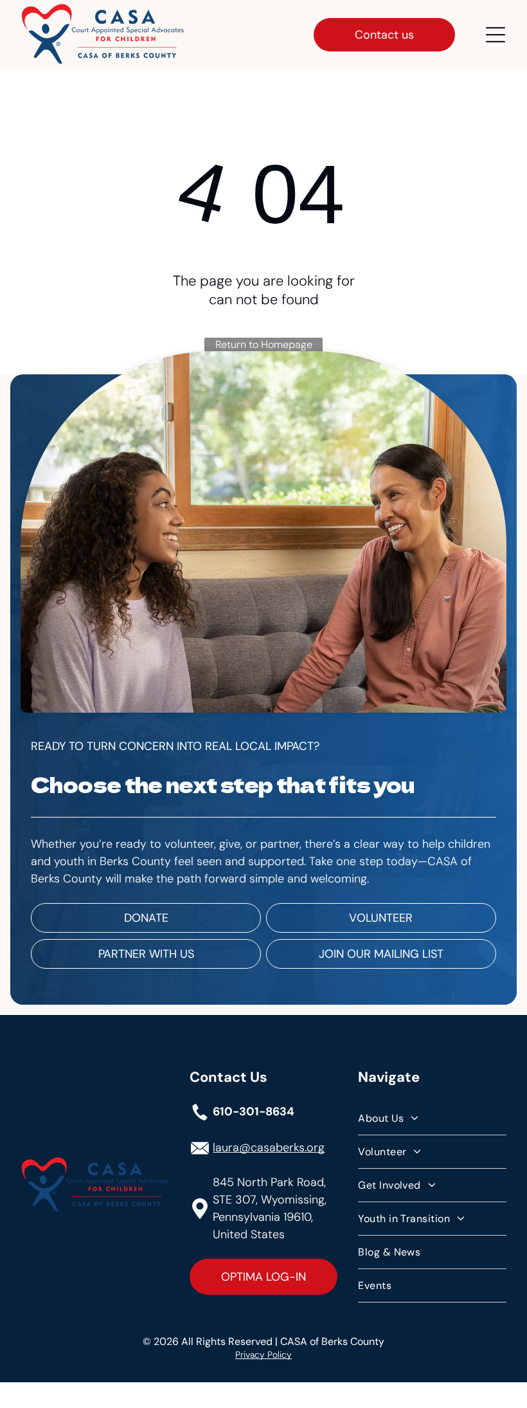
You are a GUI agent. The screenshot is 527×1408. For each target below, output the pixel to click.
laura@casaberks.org (269, 1147)
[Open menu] (495, 34)
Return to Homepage (263, 344)
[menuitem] (432, 1118)
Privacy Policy (263, 1354)
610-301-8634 (253, 1111)
